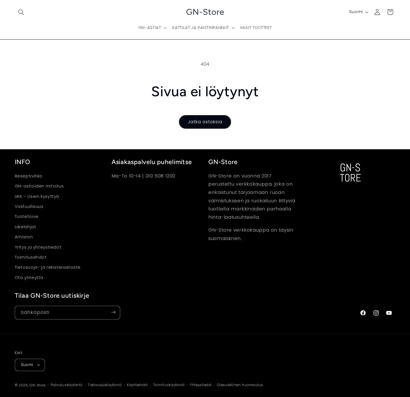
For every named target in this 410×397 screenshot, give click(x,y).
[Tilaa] (113, 312)
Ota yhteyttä (29, 277)
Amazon (24, 237)
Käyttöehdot (137, 385)
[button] (21, 12)
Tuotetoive (26, 217)
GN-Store (37, 385)
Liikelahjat (25, 227)
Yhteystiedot (201, 385)
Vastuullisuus (29, 206)
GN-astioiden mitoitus (39, 186)
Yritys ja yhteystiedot (38, 247)
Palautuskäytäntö (67, 385)
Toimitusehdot (31, 257)
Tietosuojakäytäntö (104, 385)
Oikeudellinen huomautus (240, 385)
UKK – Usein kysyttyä (37, 196)
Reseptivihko (29, 176)
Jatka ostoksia (205, 122)
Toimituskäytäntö (169, 385)
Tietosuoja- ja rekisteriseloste (48, 267)
